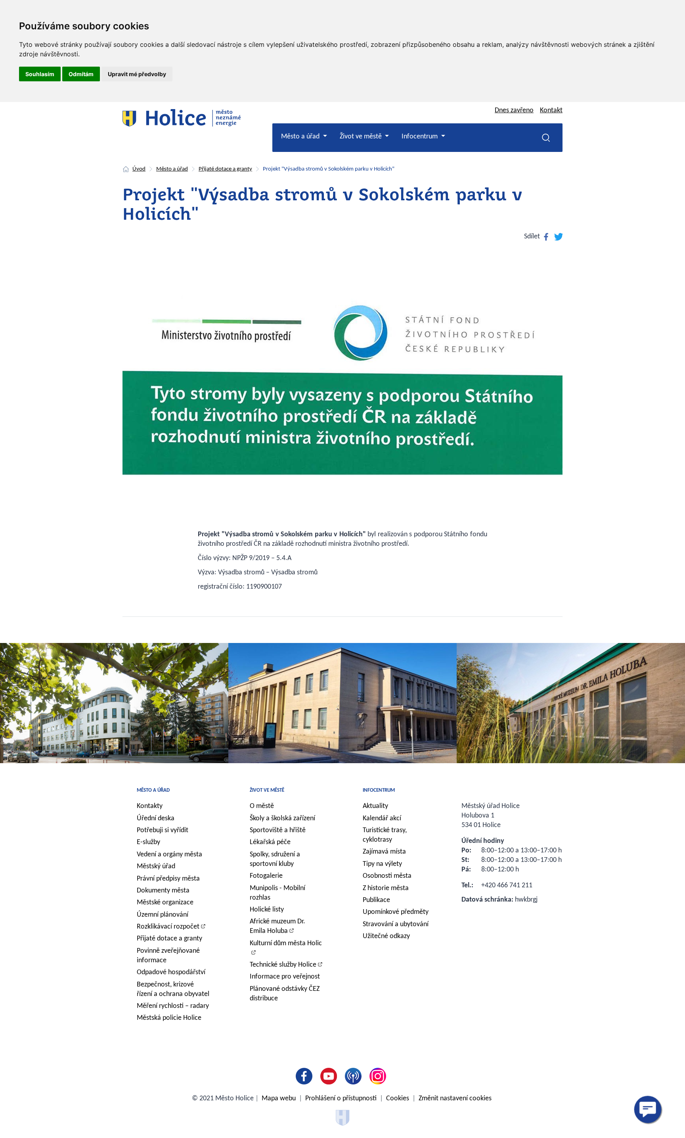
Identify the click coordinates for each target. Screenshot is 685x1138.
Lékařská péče (270, 842)
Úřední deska (155, 818)
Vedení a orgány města (169, 854)
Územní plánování (162, 915)
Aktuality (375, 806)
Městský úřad (156, 866)
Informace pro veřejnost (285, 977)
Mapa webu (279, 1098)
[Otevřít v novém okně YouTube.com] (330, 1076)
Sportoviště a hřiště (278, 830)
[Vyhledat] (546, 137)
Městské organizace (165, 902)
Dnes (514, 110)
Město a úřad (172, 169)
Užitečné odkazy (386, 936)
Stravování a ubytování (396, 924)
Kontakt (551, 110)
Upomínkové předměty (396, 912)
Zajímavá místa (384, 852)
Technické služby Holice (283, 965)
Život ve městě (267, 790)
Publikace (376, 900)
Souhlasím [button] (39, 74)
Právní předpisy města (168, 879)
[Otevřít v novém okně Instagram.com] (379, 1076)
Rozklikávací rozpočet (168, 927)
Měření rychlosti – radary (173, 1006)
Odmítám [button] (81, 74)
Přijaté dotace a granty (225, 169)
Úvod (138, 169)
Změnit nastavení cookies (455, 1098)
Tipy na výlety (382, 864)
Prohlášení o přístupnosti (341, 1098)
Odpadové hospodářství (171, 972)
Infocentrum (379, 790)
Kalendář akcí (382, 818)
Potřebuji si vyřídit (162, 830)
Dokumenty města (163, 890)
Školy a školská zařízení (282, 818)
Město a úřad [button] (301, 136)
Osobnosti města (387, 876)
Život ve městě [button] (361, 136)
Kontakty (150, 806)
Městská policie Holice (169, 1018)
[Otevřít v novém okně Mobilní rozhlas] (355, 1076)
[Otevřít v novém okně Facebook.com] (306, 1076)
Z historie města (386, 888)
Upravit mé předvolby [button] (137, 74)
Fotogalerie (266, 876)
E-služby (148, 842)
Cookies (397, 1098)
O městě (262, 806)
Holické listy (267, 909)
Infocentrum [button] (420, 136)
